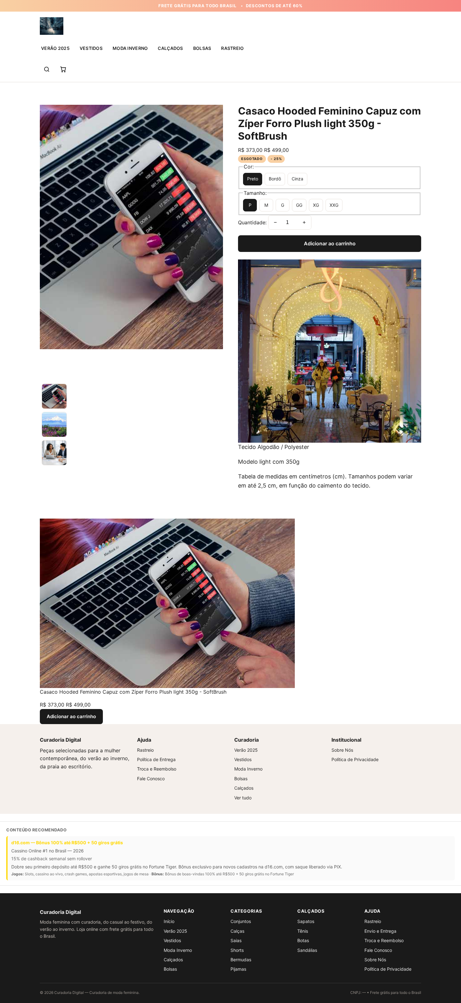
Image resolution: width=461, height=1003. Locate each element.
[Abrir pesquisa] (47, 69)
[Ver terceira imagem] (131, 453)
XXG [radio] (334, 205)
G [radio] (282, 205)
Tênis (302, 931)
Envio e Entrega (380, 931)
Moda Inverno (130, 48)
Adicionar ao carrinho (330, 243)
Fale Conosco (151, 778)
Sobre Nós (342, 750)
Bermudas (240, 959)
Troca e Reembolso (156, 768)
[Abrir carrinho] (63, 69)
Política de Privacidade (355, 759)
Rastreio (232, 48)
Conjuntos (240, 921)
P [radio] (250, 205)
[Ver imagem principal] (131, 396)
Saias (235, 940)
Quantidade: (252, 222)
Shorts (237, 950)
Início (169, 921)
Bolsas (202, 48)
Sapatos (305, 921)
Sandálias (307, 950)
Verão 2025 (55, 48)
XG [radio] (316, 205)
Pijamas (238, 969)
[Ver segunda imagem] (131, 424)
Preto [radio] (252, 178)
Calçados (170, 48)
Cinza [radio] (297, 178)
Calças (237, 931)
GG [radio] (299, 205)
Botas (303, 940)
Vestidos (91, 48)
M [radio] (266, 205)
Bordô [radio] (275, 178)
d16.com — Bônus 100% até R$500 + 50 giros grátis (67, 842)
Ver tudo (243, 797)
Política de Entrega (156, 759)
